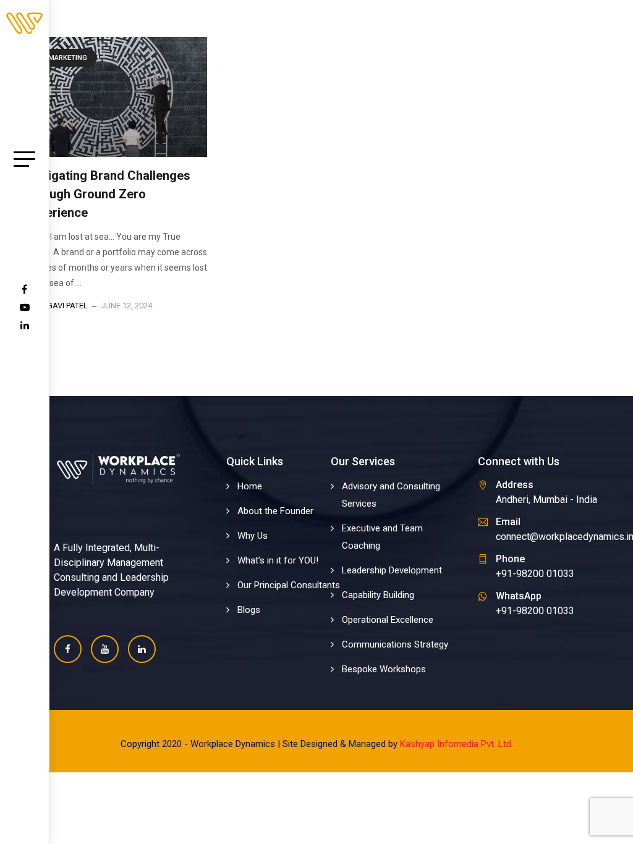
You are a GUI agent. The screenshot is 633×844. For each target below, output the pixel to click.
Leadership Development (392, 570)
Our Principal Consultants (288, 585)
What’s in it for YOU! (277, 560)
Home (249, 486)
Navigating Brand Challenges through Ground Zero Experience (108, 194)
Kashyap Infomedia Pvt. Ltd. (456, 743)
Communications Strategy (395, 644)
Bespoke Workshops (384, 669)
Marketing (67, 58)
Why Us (252, 535)
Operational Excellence (387, 619)
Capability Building (378, 595)
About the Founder (275, 511)
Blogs (248, 609)
